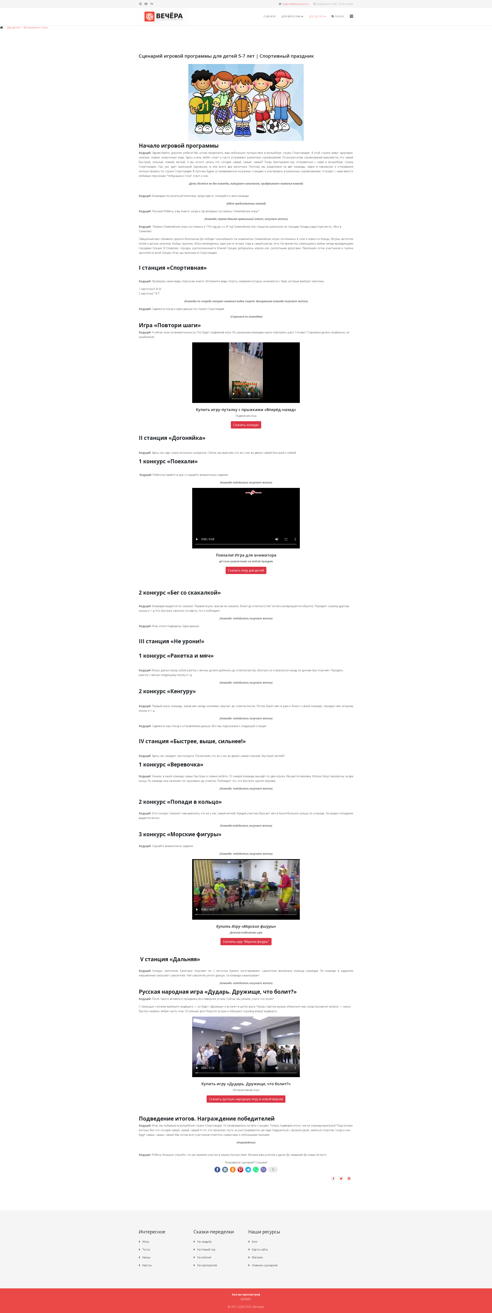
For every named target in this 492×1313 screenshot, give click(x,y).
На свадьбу (204, 1241)
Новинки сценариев (264, 1265)
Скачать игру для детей (246, 570)
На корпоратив (206, 1265)
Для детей (316, 16)
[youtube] (146, 4)
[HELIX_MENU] (351, 16)
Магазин (257, 1257)
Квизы (146, 1257)
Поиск (339, 16)
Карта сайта (259, 1249)
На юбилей (203, 1257)
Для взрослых (291, 16)
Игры (145, 1241)
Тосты (146, 1249)
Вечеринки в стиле (36, 27)
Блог (254, 1241)
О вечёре (269, 16)
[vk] (151, 4)
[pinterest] (140, 4)
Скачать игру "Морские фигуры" (246, 941)
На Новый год (205, 1249)
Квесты (147, 1265)
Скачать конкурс (246, 425)
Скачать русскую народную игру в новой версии (246, 1099)
